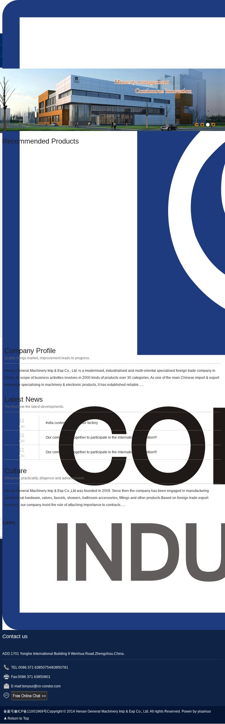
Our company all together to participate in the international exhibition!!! (101, 437)
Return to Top (18, 718)
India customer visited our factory (72, 423)
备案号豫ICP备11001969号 (25, 711)
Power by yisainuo (196, 711)
